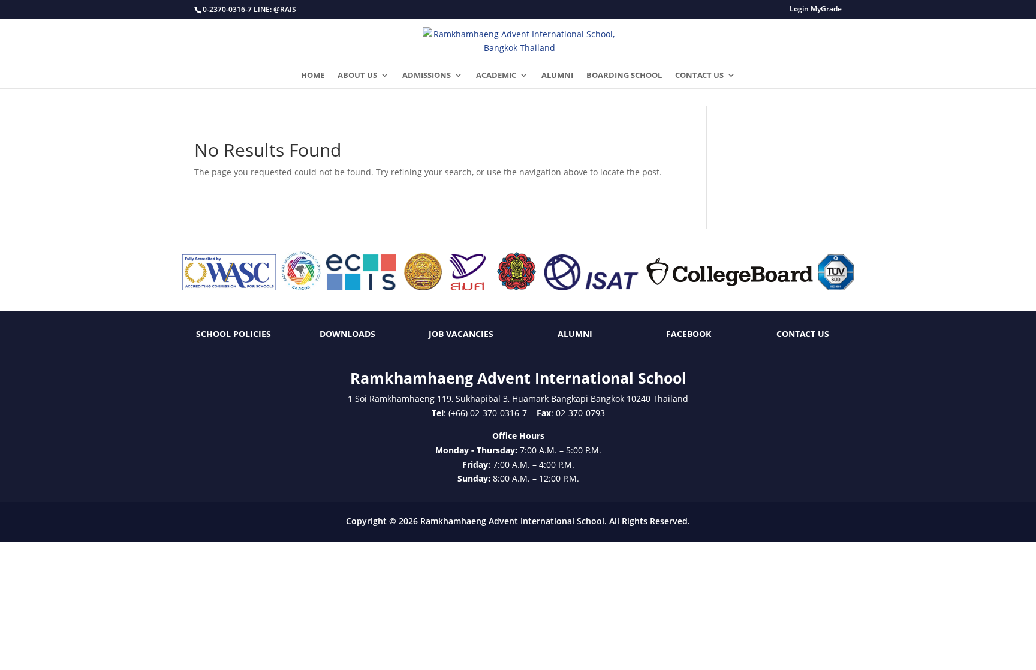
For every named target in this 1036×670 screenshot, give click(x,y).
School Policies (233, 333)
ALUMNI (557, 75)
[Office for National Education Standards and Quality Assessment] (468, 287)
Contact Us (802, 333)
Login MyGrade (816, 9)
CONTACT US (699, 75)
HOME (312, 75)
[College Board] (730, 287)
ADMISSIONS (426, 75)
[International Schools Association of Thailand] (591, 287)
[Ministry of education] (422, 287)
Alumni (575, 333)
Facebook (688, 333)
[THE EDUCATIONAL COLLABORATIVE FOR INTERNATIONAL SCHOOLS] (361, 287)
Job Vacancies (461, 333)
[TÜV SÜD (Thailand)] (836, 287)
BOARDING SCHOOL (624, 75)
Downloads (347, 333)
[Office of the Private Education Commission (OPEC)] (517, 287)
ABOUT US (357, 75)
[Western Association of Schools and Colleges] (229, 287)
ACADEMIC (496, 75)
